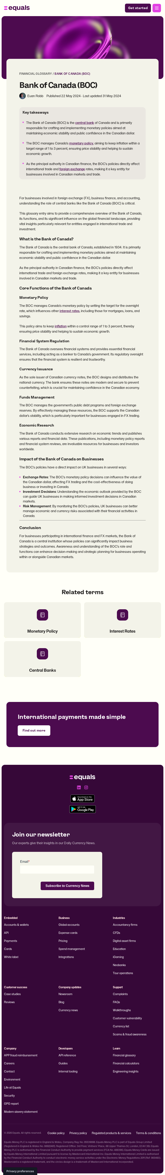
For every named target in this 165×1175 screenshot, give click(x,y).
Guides (63, 1063)
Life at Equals (12, 1087)
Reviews (9, 1002)
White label (11, 957)
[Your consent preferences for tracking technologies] (20, 1171)
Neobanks (119, 965)
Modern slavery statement (21, 1112)
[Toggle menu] (157, 8)
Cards (8, 949)
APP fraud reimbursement (20, 1055)
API (6, 933)
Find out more (34, 730)
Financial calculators (126, 1063)
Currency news (68, 1010)
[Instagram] (86, 787)
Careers (9, 1063)
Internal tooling (68, 1071)
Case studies (12, 994)
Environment (12, 1079)
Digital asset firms (124, 941)
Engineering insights (125, 1071)
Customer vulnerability (127, 1018)
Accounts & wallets (16, 925)
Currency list (121, 1026)
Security (9, 1095)
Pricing (63, 941)
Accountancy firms (125, 925)
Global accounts (69, 925)
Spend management (72, 949)
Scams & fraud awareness (129, 1034)
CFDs (116, 933)
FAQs (116, 1002)
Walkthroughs (122, 1010)
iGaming (118, 957)
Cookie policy (56, 1133)
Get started (138, 8)
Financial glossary (124, 1055)
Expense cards (68, 933)
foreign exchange (72, 169)
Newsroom (65, 994)
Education (119, 949)
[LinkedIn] (78, 787)
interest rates (69, 311)
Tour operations (123, 973)
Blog (61, 1002)
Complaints (120, 994)
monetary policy (81, 143)
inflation (61, 326)
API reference (67, 1055)
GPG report (11, 1103)
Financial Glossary (35, 74)
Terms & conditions (148, 1133)
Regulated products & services (111, 1133)
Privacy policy (78, 1133)
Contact (9, 1071)
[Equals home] (17, 8)
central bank (84, 122)
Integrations (66, 957)
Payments (10, 941)
